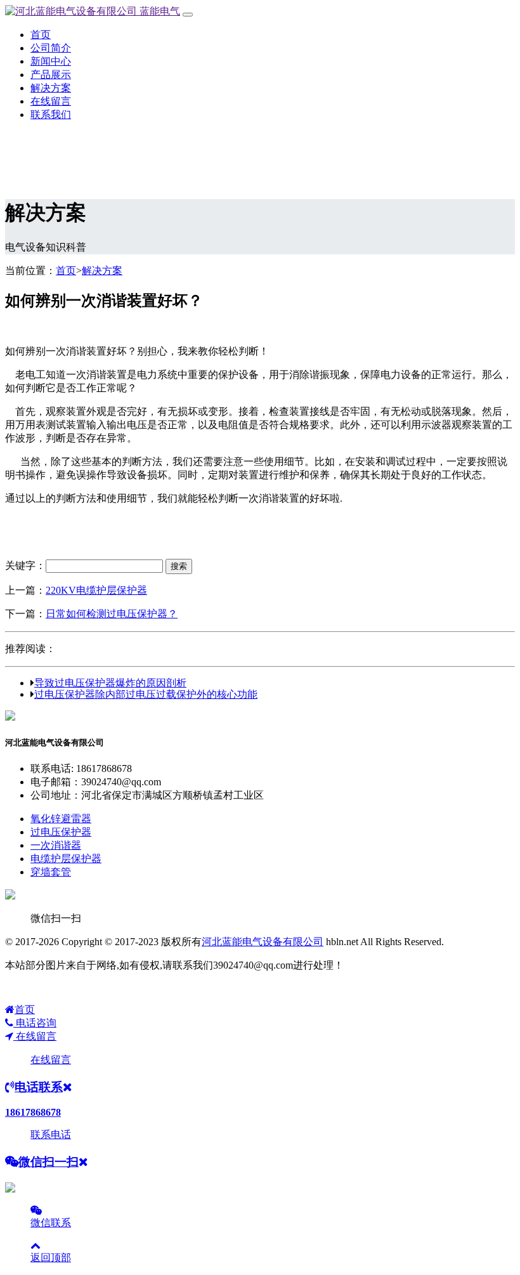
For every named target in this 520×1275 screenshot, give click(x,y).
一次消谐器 (55, 845)
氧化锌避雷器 (60, 818)
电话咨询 (34, 1022)
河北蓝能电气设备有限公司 (262, 941)
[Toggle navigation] (188, 14)
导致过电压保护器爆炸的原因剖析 (110, 682)
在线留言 (50, 101)
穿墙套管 (50, 871)
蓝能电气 (158, 11)
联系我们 (50, 114)
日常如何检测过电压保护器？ (112, 613)
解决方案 (50, 87)
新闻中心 (50, 61)
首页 (40, 34)
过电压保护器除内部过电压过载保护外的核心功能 (145, 694)
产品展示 (50, 74)
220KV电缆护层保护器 (96, 590)
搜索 (179, 566)
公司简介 (50, 48)
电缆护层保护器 (65, 858)
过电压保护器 (60, 832)
